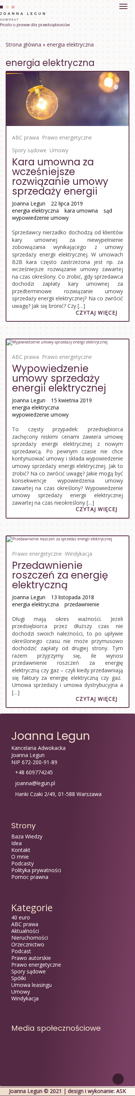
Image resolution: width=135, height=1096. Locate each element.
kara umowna (81, 210)
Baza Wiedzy (26, 836)
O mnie (20, 856)
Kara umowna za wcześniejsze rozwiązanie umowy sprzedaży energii (60, 176)
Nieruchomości (29, 937)
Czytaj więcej (96, 312)
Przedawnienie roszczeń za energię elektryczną (60, 575)
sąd (108, 210)
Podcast (21, 951)
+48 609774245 (34, 772)
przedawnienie (81, 604)
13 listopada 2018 (72, 597)
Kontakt (20, 849)
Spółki (18, 978)
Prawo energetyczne (67, 137)
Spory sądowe (29, 150)
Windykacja (78, 553)
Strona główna (23, 44)
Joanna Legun (28, 203)
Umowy (59, 150)
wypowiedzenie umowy (40, 217)
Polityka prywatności (36, 870)
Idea (16, 843)
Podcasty (22, 863)
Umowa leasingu (31, 984)
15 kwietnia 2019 (71, 400)
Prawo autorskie (31, 957)
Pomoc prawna (29, 876)
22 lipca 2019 (67, 203)
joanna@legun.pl (35, 783)
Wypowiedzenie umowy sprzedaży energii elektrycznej (59, 378)
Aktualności (25, 930)
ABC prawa (25, 137)
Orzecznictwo (27, 944)
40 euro (20, 917)
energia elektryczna (35, 210)
